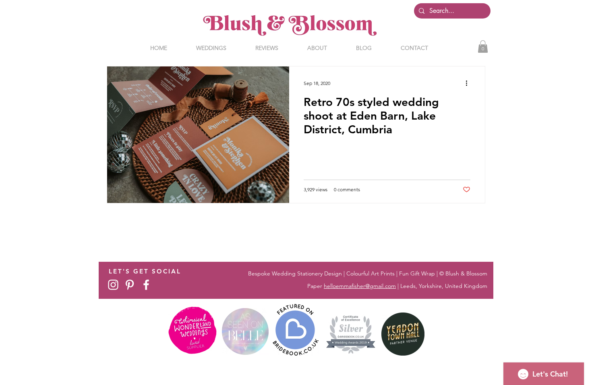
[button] (483, 46)
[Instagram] (113, 285)
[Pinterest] (130, 285)
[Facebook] (146, 285)
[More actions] (469, 83)
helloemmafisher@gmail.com (360, 286)
